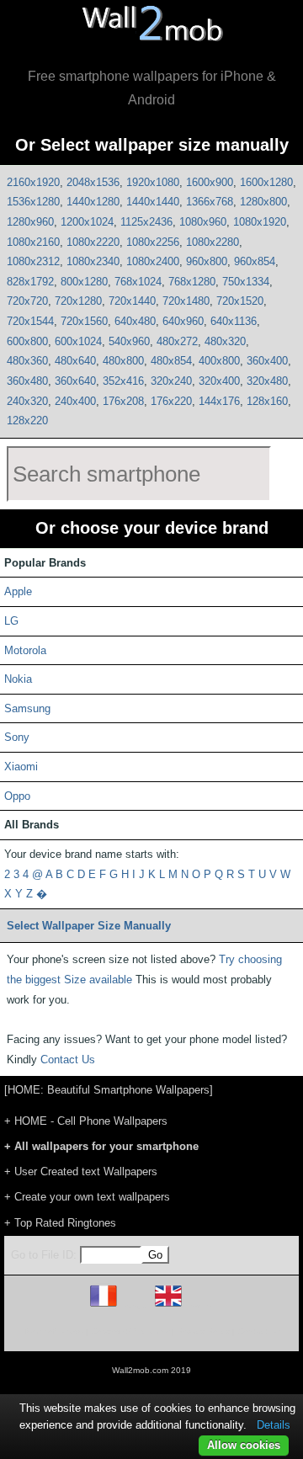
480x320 (225, 341)
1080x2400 (152, 261)
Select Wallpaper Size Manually (89, 925)
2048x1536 (93, 182)
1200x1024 (87, 222)
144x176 (219, 401)
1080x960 (202, 222)
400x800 (219, 360)
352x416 (123, 381)
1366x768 (209, 201)
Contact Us (67, 1059)
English (197, 1306)
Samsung (27, 708)
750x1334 (245, 281)
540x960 (129, 341)
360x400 (267, 360)
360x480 (27, 381)
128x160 (267, 401)
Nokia (18, 679)
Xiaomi (21, 766)
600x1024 (78, 341)
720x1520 (239, 301)
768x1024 (138, 281)
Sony (16, 737)
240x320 (27, 401)
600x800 (27, 341)
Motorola (25, 650)
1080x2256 (152, 242)
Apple (18, 591)
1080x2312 (33, 261)
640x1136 (233, 321)
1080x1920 (259, 222)
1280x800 (263, 201)
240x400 (75, 401)
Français (134, 1306)
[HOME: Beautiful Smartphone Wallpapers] (108, 1090)
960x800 (206, 261)
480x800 (123, 360)
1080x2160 (33, 242)
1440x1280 (93, 201)
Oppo (17, 796)
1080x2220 (93, 242)
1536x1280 (33, 201)
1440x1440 (152, 201)
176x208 (123, 401)
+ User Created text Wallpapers (80, 1171)
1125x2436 (146, 222)
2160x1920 (33, 182)
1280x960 (30, 222)
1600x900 (209, 182)
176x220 (171, 401)
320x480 (267, 381)
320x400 (219, 381)
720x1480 (186, 301)
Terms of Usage (53, 1331)
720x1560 (84, 321)
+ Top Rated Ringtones (60, 1223)
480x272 (177, 341)
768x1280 (191, 281)
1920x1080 (152, 182)
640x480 (135, 321)
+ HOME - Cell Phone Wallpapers (85, 1121)
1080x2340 (93, 261)
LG (11, 621)
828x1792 (30, 281)
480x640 (75, 360)
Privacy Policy (203, 1331)
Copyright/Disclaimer (130, 1331)
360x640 (75, 381)
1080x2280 (212, 242)
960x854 (254, 261)
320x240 (171, 381)
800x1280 (84, 281)
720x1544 (30, 321)
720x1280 (78, 301)
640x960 (183, 321)
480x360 (27, 360)
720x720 (27, 301)
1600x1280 (266, 182)
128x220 (27, 420)
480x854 (171, 360)
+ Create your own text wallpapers (87, 1196)
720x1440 (132, 301)
